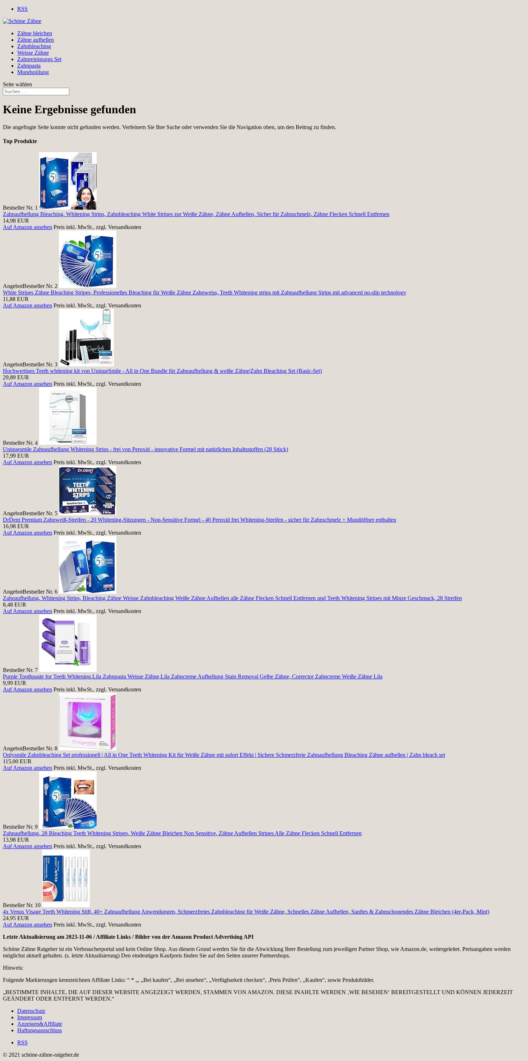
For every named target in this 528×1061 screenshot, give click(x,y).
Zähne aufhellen (35, 40)
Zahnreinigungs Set (39, 59)
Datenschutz (31, 1011)
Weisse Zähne (33, 53)
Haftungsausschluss (39, 1030)
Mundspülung (33, 72)
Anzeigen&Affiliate (39, 1024)
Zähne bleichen (34, 33)
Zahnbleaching (34, 46)
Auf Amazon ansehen (27, 227)
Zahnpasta (29, 66)
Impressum (29, 1017)
